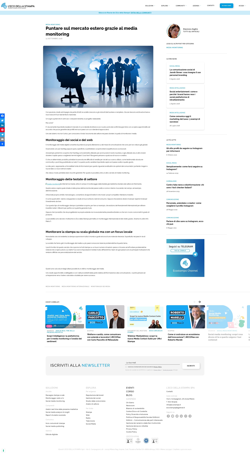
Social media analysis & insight (58, 412)
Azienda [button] (196, 6)
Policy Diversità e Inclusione (137, 414)
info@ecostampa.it (173, 405)
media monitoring (53, 286)
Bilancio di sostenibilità (135, 408)
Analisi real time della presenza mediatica (62, 409)
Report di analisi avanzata (56, 415)
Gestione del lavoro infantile (137, 426)
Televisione (90, 421)
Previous (195, 302)
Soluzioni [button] (149, 6)
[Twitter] (2, 120)
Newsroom (130, 405)
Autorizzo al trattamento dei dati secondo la (145, 367)
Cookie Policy (131, 432)
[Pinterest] (2, 130)
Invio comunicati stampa (55, 423)
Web (88, 415)
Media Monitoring (53, 24)
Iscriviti (191, 366)
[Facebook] (2, 115)
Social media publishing (55, 426)
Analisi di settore (92, 404)
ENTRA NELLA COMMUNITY (141, 13)
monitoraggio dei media (100, 286)
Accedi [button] (241, 6)
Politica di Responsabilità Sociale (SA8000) (143, 417)
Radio (88, 418)
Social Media (91, 424)
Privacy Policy (158, 367)
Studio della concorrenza (95, 401)
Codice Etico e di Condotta (136, 411)
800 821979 (172, 402)
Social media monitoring (55, 401)
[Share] (2, 144)
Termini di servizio (167, 370)
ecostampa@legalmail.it (175, 408)
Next (199, 302)
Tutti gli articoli (191, 31)
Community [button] (180, 6)
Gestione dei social (93, 398)
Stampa (89, 412)
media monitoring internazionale (75, 286)
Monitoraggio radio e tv (55, 398)
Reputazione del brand (95, 395)
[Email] (2, 139)
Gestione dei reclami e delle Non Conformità (143, 423)
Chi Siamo (130, 403)
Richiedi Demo (226, 5)
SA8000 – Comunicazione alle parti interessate (144, 420)
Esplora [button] (164, 6)
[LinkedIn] (2, 125)
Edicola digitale (52, 434)
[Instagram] (186, 416)
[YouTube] (173, 416)
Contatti (210, 5)
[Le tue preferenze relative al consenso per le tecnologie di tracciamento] (3, 450)
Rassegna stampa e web (55, 395)
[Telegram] (2, 134)
